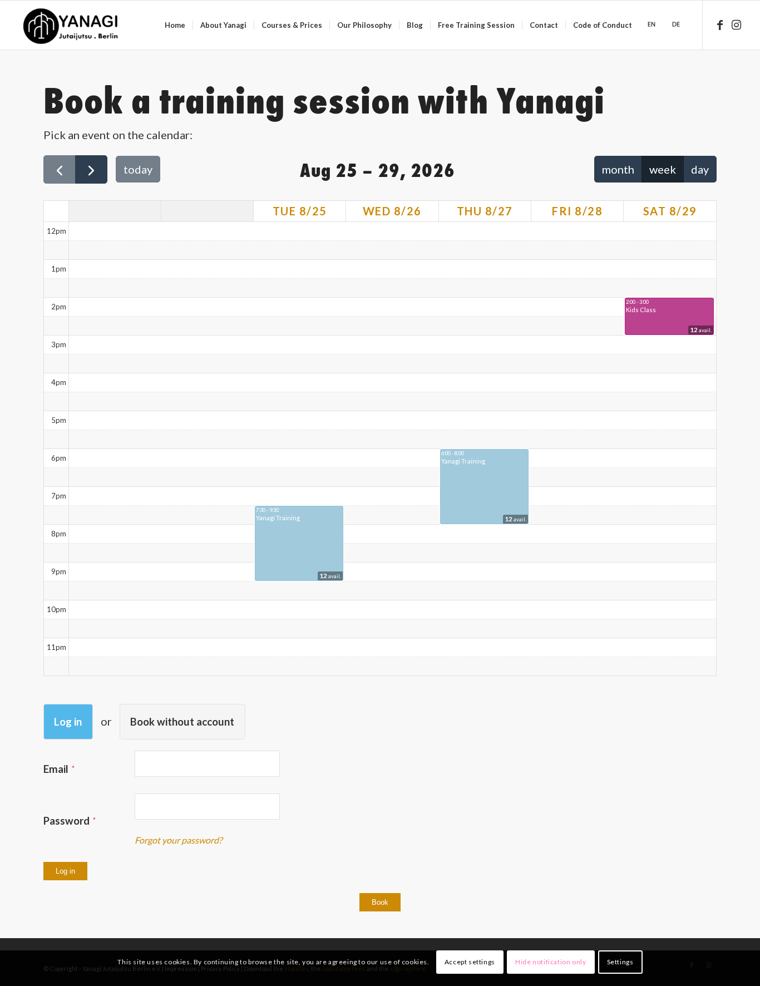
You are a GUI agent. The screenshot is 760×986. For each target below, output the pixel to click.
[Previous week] (59, 169)
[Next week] (91, 169)
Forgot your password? (178, 840)
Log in (68, 722)
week (662, 169)
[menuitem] (175, 25)
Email (57, 769)
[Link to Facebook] (720, 24)
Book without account (182, 722)
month (618, 169)
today (138, 169)
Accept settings (470, 962)
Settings (620, 962)
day (700, 169)
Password (67, 821)
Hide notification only (550, 962)
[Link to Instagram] (736, 24)
